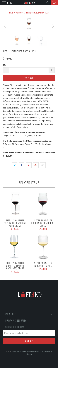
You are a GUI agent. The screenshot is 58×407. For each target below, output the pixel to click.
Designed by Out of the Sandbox (30, 351)
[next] (52, 26)
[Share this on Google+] (36, 165)
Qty (4, 65)
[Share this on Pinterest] (28, 165)
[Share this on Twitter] (14, 165)
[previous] (5, 26)
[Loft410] (29, 2)
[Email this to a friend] (43, 165)
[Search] (48, 2)
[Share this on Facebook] (21, 165)
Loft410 (15, 351)
